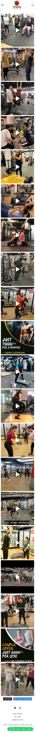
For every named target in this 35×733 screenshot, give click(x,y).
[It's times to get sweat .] (17, 201)
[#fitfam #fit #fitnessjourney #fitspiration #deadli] (17, 542)
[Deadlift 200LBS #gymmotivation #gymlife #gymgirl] (17, 166)
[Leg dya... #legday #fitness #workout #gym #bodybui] (17, 371)
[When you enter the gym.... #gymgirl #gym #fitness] (17, 30)
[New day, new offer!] (17, 645)
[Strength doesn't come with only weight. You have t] (17, 132)
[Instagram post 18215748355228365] (17, 474)
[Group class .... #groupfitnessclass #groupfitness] (17, 64)
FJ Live (17, 717)
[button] (20, 729)
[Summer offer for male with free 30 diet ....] (17, 337)
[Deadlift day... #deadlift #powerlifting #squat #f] (17, 406)
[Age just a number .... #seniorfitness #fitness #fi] (17, 269)
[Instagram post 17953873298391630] (17, 303)
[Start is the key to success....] (17, 98)
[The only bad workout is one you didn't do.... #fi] (17, 577)
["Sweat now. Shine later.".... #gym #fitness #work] (17, 508)
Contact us (17, 720)
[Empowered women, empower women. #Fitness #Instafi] (17, 611)
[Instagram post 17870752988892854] (17, 440)
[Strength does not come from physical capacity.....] (17, 679)
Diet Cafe (17, 713)
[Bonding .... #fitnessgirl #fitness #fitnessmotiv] (17, 235)
